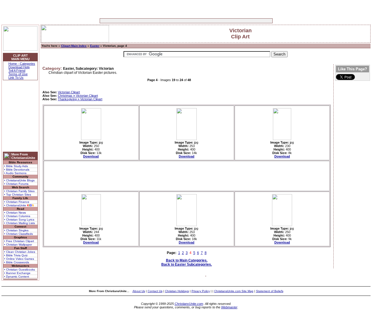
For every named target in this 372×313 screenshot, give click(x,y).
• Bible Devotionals (16, 169)
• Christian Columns (17, 216)
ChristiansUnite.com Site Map (233, 291)
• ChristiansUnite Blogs (19, 180)
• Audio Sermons (15, 173)
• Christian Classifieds (18, 233)
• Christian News (15, 212)
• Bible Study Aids (16, 166)
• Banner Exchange (17, 273)
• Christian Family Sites (19, 191)
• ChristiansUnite (19, 205)
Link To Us (16, 77)
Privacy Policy (201, 291)
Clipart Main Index (74, 45)
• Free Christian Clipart (19, 241)
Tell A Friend (16, 70)
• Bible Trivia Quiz (16, 255)
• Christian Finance (16, 201)
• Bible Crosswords (16, 262)
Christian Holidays (177, 291)
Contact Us (155, 291)
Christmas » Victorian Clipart (78, 95)
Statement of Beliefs (269, 291)
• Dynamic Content (16, 276)
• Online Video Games (19, 258)
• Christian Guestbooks (19, 269)
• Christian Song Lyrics (19, 219)
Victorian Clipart (69, 92)
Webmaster (229, 307)
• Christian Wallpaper (18, 244)
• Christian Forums (16, 183)
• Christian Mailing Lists (19, 223)
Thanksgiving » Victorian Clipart (80, 99)
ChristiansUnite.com (189, 303)
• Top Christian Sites (17, 194)
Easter (94, 45)
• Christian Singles (16, 230)
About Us (139, 291)
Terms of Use (18, 74)
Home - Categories (21, 63)
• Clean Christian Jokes (19, 251)
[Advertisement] (168, 21)
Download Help (19, 67)
